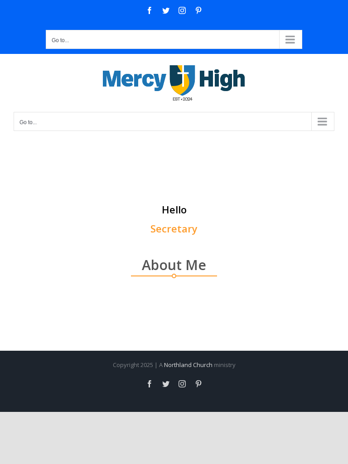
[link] (149, 10)
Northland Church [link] (188, 365)
